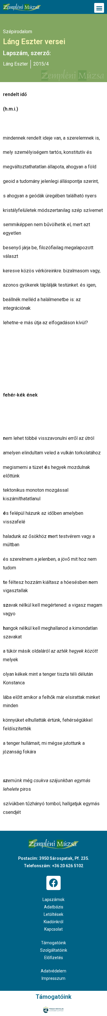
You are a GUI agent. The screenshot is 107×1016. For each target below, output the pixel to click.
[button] (99, 8)
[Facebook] (53, 883)
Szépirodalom (17, 31)
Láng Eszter (15, 64)
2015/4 (41, 64)
